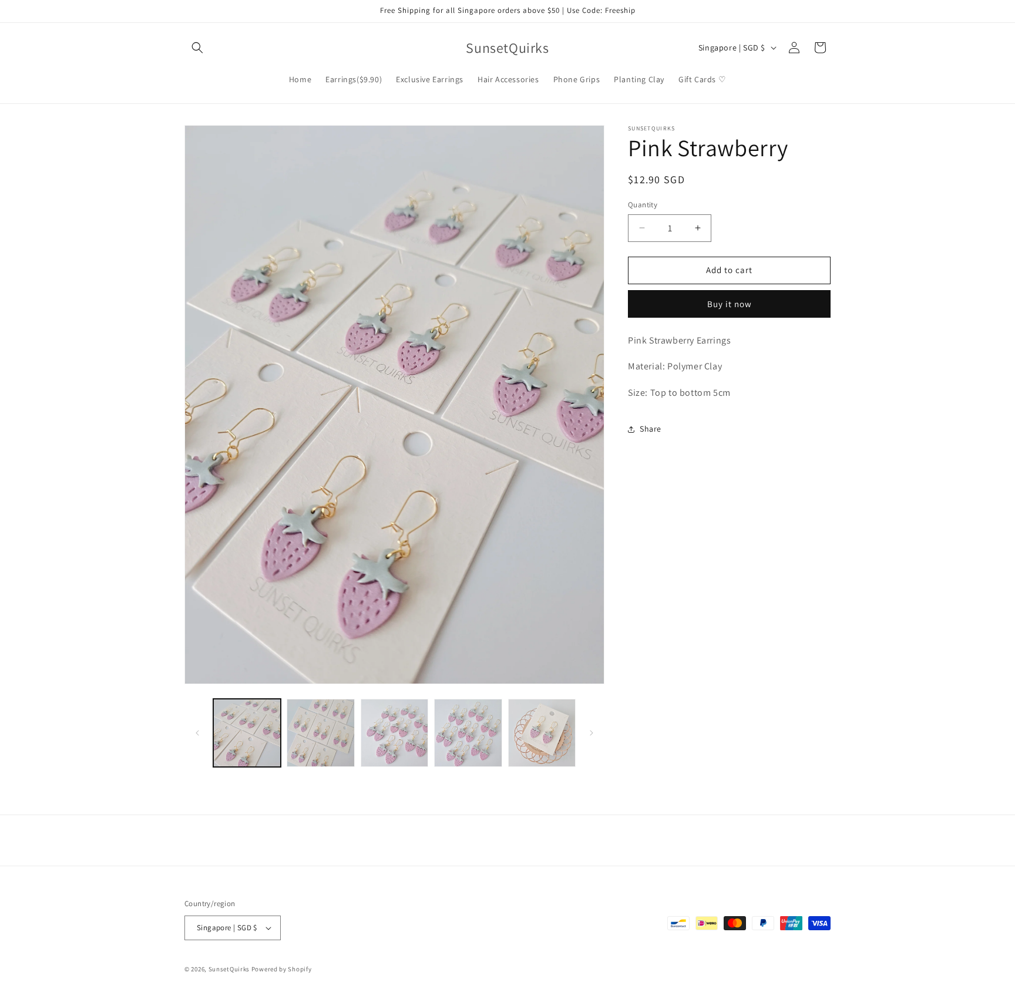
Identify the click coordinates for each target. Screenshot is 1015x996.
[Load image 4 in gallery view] (468, 732)
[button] (197, 47)
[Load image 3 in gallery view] (394, 732)
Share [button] (650, 428)
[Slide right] (591, 733)
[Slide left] (197, 733)
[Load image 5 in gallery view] (542, 732)
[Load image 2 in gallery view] (320, 732)
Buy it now (729, 303)
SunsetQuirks (229, 969)
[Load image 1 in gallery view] (247, 732)
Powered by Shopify (281, 969)
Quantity (642, 205)
